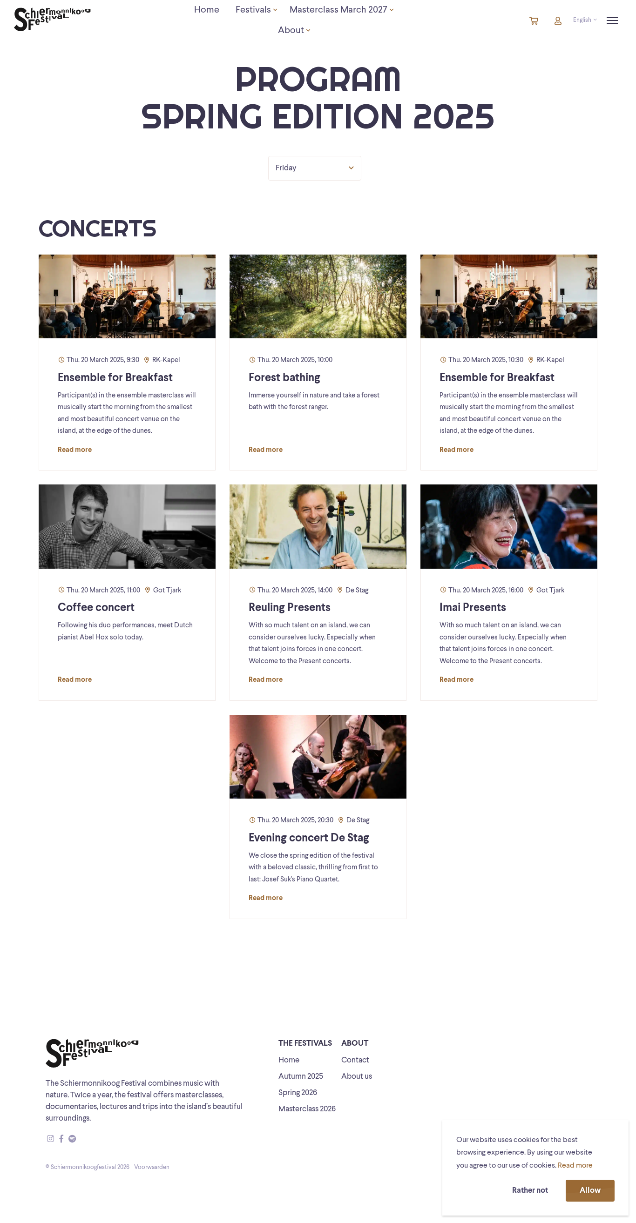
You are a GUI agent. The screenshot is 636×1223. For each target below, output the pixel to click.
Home (288, 1060)
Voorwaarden (151, 1167)
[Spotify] (72, 1139)
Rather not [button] (530, 1191)
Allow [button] (590, 1191)
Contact (355, 1060)
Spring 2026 (297, 1093)
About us (356, 1077)
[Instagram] (50, 1139)
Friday (286, 168)
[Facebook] (61, 1139)
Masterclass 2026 (307, 1109)
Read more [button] (575, 1165)
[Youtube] (81, 1139)
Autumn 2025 (300, 1077)
